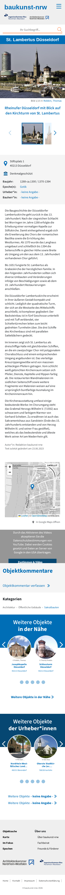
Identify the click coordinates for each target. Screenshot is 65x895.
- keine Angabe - (29, 192)
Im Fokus (8, 843)
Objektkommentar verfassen (24, 585)
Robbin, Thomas (53, 101)
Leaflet (24, 515)
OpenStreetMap (39, 515)
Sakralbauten (51, 607)
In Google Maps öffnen (47, 522)
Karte (6, 837)
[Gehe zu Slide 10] (43, 682)
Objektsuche (10, 831)
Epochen (7, 849)
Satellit (52, 465)
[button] (55, 132)
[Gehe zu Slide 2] (21, 682)
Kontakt (16, 880)
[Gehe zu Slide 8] (38, 682)
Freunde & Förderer (48, 849)
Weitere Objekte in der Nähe (30, 697)
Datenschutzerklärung (49, 880)
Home (5, 880)
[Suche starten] (59, 29)
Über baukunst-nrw (48, 837)
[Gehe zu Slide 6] (32, 682)
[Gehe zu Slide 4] (27, 682)
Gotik (23, 187)
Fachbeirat (43, 843)
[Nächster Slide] (61, 645)
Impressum (29, 880)
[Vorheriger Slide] (4, 645)
